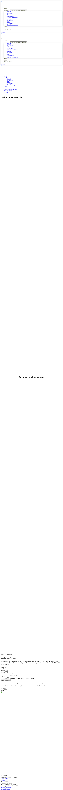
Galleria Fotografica (12, 17)
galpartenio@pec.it (5, 789)
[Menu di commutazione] (1, 38)
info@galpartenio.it (6, 787)
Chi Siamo (6, 77)
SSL (8, 14)
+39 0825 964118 (5, 778)
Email (2, 669)
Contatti (6, 92)
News (5, 87)
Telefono (3, 670)
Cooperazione (10, 16)
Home (5, 76)
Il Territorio (10, 13)
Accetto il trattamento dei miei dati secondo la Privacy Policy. (18, 678)
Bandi (5, 86)
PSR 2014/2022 (8, 90)
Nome (2, 667)
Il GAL (9, 11)
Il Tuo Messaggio (5, 677)
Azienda (3, 672)
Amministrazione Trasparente (11, 89)
